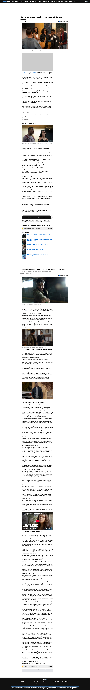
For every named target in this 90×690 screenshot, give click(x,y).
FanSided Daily (65, 681)
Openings (36, 681)
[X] (84, 1)
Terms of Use (45, 683)
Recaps (12, 1)
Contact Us (53, 1)
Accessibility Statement (25, 684)
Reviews (16, 1)
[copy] (27, 21)
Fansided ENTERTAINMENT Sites (69, 1)
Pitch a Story (23, 683)
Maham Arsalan (24, 273)
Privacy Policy (36, 683)
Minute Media (17, 687)
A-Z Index (36, 684)
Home (23, 673)
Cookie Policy (55, 683)
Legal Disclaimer (65, 683)
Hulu (33, 1)
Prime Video (26, 1)
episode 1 (28, 310)
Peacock (36, 1)
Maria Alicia (23, 19)
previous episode (27, 72)
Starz (30, 1)
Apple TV (40, 1)
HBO (19, 1)
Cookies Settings (46, 684)
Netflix (22, 1)
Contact (44, 681)
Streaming (45, 1)
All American (33, 72)
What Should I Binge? (59, 1)
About (49, 1)
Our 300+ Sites (56, 681)
